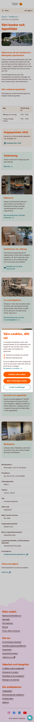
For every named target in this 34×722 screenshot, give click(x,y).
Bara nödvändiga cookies (17, 381)
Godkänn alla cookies (17, 374)
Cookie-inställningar (17, 387)
